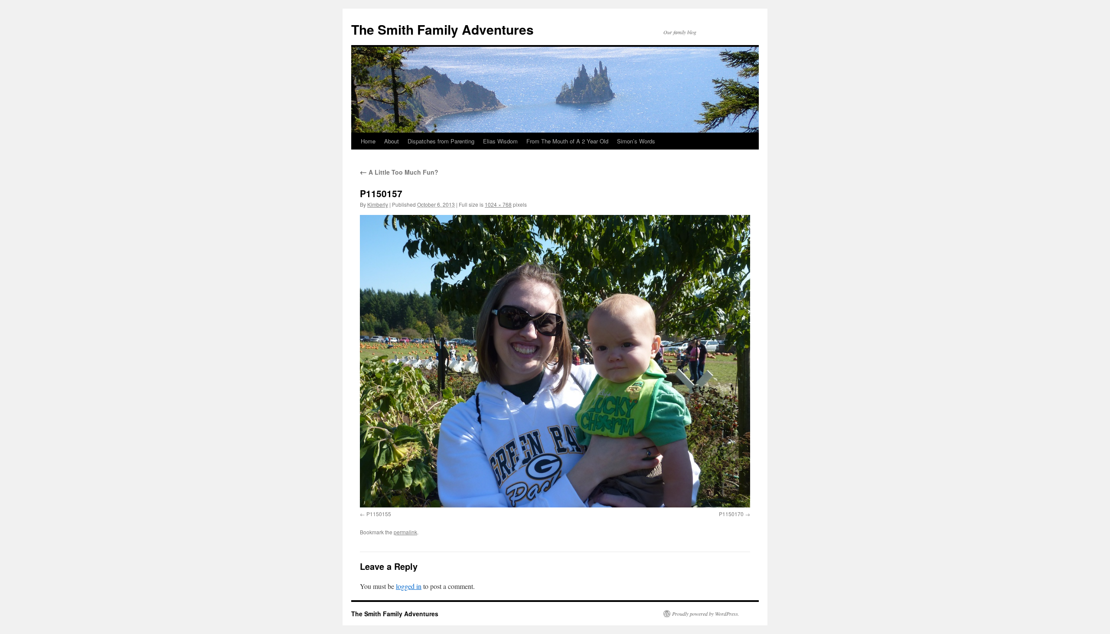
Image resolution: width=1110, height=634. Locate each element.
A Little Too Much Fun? (399, 172)
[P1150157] (555, 361)
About (391, 141)
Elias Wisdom (500, 141)
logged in (408, 586)
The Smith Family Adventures (442, 29)
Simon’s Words (636, 141)
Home (368, 141)
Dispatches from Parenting (441, 141)
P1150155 (378, 513)
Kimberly (377, 204)
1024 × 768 (498, 204)
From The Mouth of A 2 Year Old (567, 141)
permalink (405, 532)
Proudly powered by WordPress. (705, 613)
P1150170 (731, 513)
